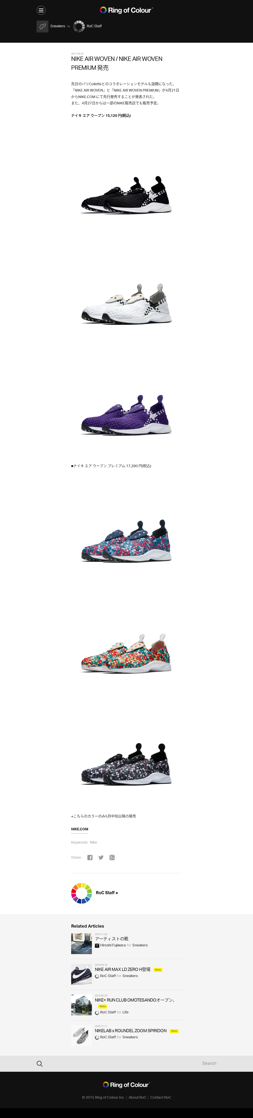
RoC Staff (108, 976)
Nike (93, 843)
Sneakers (140, 945)
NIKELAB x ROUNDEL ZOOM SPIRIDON (130, 1031)
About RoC (137, 1098)
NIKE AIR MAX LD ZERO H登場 (122, 970)
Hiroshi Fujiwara (113, 945)
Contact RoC (160, 1098)
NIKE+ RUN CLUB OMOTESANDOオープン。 (136, 1000)
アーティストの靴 (111, 939)
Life (125, 1012)
